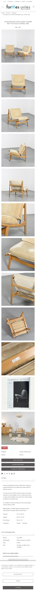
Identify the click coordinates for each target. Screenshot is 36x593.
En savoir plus (18, 574)
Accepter (18, 588)
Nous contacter (18, 460)
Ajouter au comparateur (18, 469)
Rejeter (18, 581)
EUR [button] (4, 1)
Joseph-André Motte (25, 452)
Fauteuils (14, 13)
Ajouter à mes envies (18, 465)
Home (2, 13)
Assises (8, 13)
